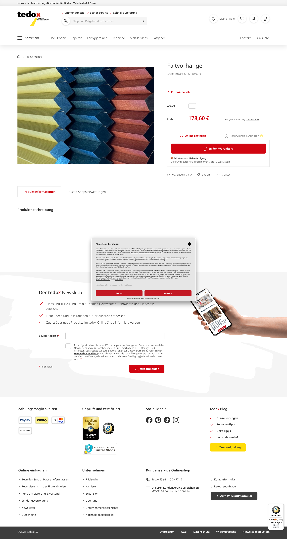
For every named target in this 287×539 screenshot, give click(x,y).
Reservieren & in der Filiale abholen (44, 486)
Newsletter (28, 508)
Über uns (91, 500)
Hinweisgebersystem (256, 532)
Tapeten (76, 38)
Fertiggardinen (97, 38)
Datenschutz (201, 532)
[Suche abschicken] (143, 21)
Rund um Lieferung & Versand (41, 493)
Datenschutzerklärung (86, 353)
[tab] (192, 136)
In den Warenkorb (221, 148)
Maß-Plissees (138, 38)
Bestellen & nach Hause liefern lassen (45, 479)
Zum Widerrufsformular (236, 496)
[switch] (276, 526)
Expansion (92, 493)
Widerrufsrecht (226, 532)
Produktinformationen (39, 192)
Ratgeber (158, 38)
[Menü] (282, 506)
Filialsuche (263, 38)
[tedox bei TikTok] (167, 420)
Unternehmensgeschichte (102, 508)
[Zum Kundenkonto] (254, 18)
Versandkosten (252, 119)
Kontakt (245, 38)
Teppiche (118, 38)
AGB (184, 532)
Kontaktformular (224, 479)
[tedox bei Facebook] (149, 420)
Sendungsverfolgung (35, 500)
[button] (85, 116)
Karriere (91, 486)
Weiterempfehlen (182, 175)
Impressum (167, 532)
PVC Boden (58, 38)
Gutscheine (29, 515)
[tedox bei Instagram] (176, 420)
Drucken (207, 174)
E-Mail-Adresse (49, 336)
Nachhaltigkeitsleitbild (100, 515)
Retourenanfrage (225, 486)
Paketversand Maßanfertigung (190, 158)
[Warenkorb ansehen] (265, 18)
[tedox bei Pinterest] (158, 420)
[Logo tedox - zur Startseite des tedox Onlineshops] (32, 18)
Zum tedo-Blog (230, 447)
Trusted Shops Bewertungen (86, 192)
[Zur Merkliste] (242, 18)
